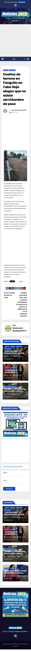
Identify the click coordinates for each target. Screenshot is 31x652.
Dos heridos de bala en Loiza (9, 295)
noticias (7, 346)
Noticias (6, 70)
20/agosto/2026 (11, 517)
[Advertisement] (15, 40)
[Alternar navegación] (14, 58)
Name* (5, 472)
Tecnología (19, 346)
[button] (25, 59)
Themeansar (15, 646)
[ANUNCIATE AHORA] (15, 424)
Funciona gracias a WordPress (11, 644)
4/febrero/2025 (11, 576)
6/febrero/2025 (11, 537)
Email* (5, 480)
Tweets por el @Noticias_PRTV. (13, 466)
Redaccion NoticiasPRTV (19, 110)
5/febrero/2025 (11, 556)
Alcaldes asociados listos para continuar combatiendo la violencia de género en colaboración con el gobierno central (21, 304)
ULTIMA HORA (12, 70)
